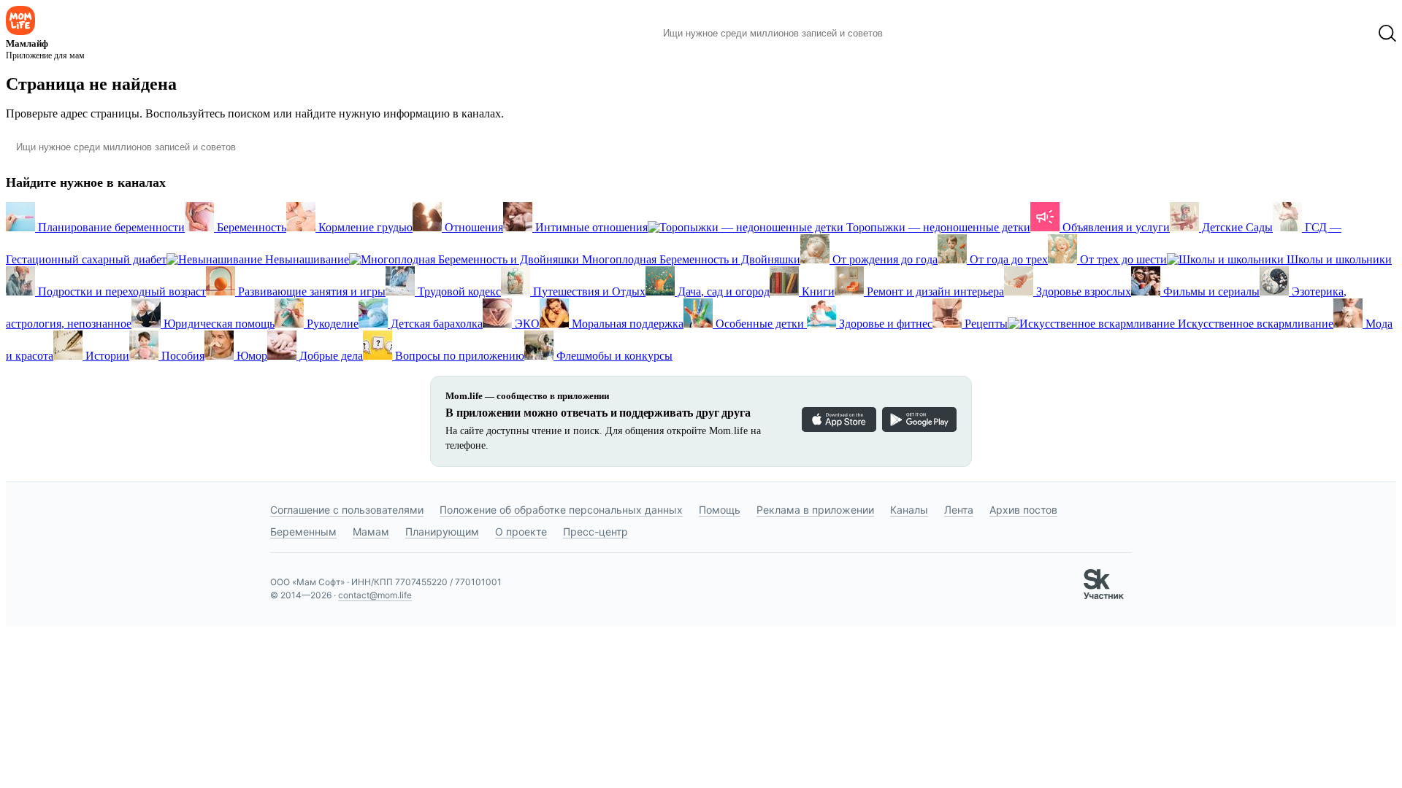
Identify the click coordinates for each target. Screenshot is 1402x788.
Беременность (250, 227)
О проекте (521, 531)
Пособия (181, 355)
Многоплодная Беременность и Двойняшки (689, 259)
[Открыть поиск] (1387, 33)
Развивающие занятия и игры (310, 291)
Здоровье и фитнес (884, 323)
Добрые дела (329, 355)
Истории (106, 355)
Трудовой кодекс (458, 291)
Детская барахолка (435, 323)
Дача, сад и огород (722, 291)
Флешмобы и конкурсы (613, 355)
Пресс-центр (595, 531)
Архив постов (1023, 509)
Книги (817, 291)
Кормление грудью (364, 227)
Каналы (909, 509)
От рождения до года (884, 259)
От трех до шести (1122, 259)
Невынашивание (305, 259)
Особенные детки (760, 323)
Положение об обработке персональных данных (561, 509)
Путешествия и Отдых (588, 291)
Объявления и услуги (1115, 227)
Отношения (472, 227)
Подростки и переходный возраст (120, 291)
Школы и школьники (1338, 259)
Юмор (250, 355)
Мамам (371, 531)
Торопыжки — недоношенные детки (936, 227)
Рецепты (985, 323)
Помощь (719, 509)
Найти (916, 33)
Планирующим (442, 531)
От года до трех (1007, 259)
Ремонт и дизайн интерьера (934, 291)
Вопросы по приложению (458, 355)
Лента (958, 509)
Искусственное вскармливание (1254, 323)
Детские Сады (1236, 227)
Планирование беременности (110, 227)
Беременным (303, 531)
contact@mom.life (375, 595)
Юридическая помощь (218, 323)
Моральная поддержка (626, 323)
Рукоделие (331, 323)
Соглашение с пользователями (347, 509)
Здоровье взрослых (1082, 291)
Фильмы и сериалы (1210, 291)
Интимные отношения (590, 227)
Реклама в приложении (815, 509)
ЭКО (526, 323)
